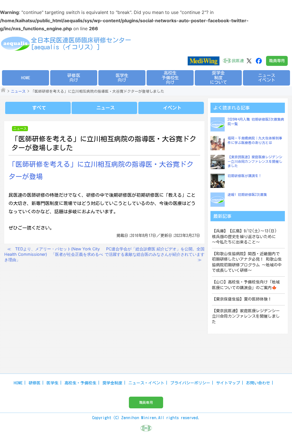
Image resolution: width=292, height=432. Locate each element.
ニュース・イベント (146, 383)
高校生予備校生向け (170, 77)
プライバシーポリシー (190, 383)
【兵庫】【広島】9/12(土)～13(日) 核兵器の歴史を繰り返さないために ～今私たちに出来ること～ (246, 236)
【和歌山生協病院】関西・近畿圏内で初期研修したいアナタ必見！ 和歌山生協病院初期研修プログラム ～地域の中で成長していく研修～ (247, 262)
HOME (25, 78)
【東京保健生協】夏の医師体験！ (242, 299)
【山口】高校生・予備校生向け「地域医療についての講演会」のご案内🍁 (246, 285)
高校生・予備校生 (80, 383)
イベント (172, 108)
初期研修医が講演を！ (245, 175)
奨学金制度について (218, 77)
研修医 (34, 383)
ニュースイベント (266, 77)
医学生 (52, 383)
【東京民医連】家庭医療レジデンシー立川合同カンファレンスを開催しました (255, 161)
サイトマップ (228, 383)
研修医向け (73, 77)
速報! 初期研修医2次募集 (247, 194)
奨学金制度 (112, 383)
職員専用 (277, 61)
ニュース (18, 91)
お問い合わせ (258, 383)
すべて (39, 108)
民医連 (238, 61)
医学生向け (121, 77)
